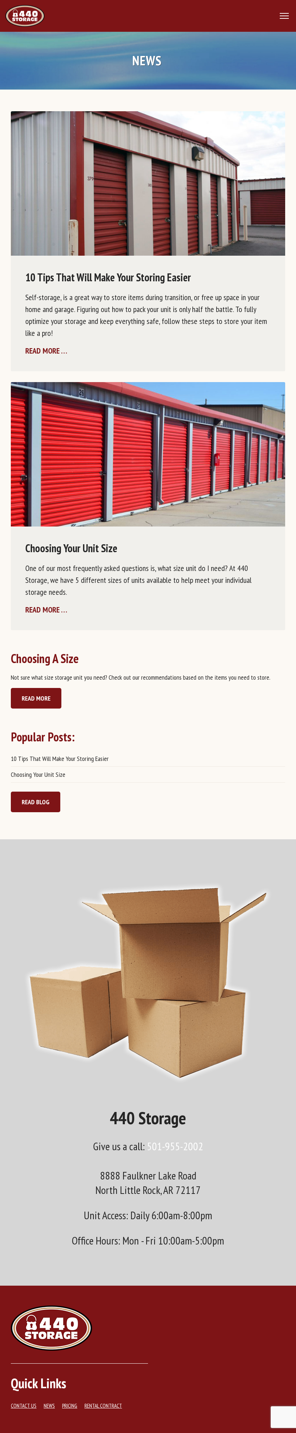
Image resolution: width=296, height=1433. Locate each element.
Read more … (46, 351)
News (49, 1405)
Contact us (23, 1405)
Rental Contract (103, 1405)
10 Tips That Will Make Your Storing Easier (108, 277)
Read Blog (35, 802)
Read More (36, 698)
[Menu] (285, 16)
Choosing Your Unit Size (71, 548)
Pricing (69, 1405)
